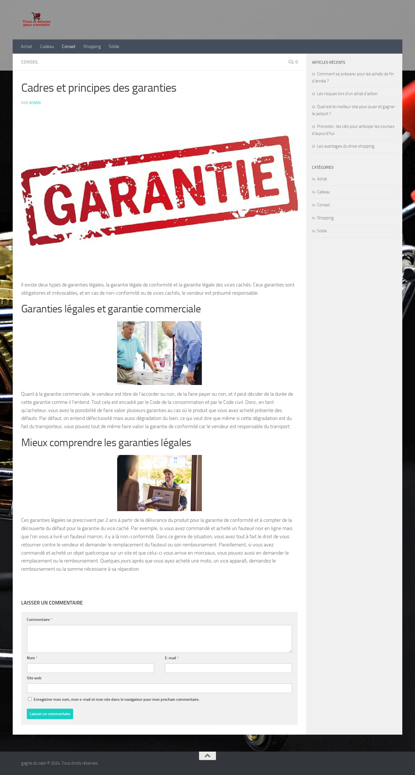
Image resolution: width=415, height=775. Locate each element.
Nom (32, 658)
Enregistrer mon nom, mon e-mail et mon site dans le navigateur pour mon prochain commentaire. (116, 699)
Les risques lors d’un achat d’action (347, 93)
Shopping (92, 46)
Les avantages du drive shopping (345, 146)
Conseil (68, 46)
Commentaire (39, 619)
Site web (34, 678)
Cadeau (47, 46)
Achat (26, 46)
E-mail (172, 658)
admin (35, 102)
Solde (114, 46)
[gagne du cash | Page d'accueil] (36, 19)
